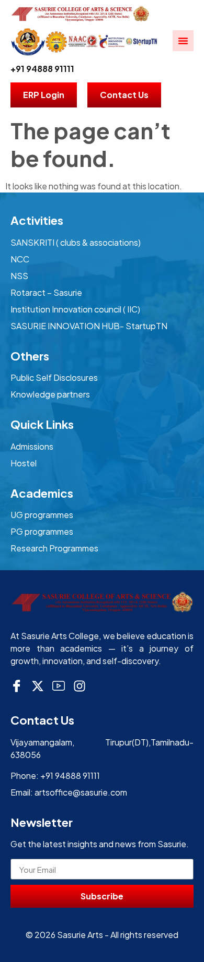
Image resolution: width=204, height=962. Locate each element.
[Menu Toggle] (183, 40)
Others (29, 355)
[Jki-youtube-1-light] (58, 686)
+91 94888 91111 (42, 68)
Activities (36, 220)
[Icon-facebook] (16, 686)
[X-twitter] (37, 686)
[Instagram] (79, 686)
